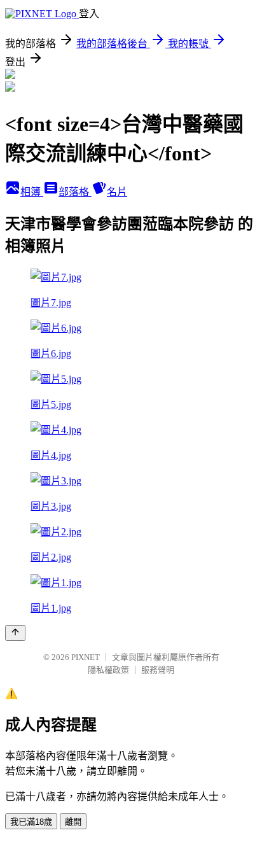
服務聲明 (157, 670)
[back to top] (15, 633)
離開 (73, 822)
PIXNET (85, 657)
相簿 (31, 191)
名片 (117, 191)
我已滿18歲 (31, 822)
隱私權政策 (108, 670)
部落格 (75, 191)
